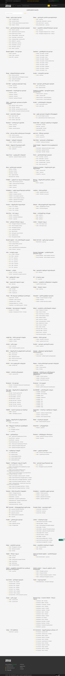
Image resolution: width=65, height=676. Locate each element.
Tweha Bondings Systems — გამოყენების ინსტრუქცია (45, 581)
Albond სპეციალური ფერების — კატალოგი (43, 334)
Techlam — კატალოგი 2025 (40, 95)
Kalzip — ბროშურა (12, 550)
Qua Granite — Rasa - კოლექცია (14, 587)
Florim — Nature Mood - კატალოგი (14, 46)
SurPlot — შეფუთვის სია (13, 290)
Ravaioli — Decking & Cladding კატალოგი (15, 243)
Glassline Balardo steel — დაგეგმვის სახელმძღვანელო (18, 500)
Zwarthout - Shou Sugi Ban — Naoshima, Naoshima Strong (45, 60)
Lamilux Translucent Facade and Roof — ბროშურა (44, 521)
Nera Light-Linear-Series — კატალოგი (15, 400)
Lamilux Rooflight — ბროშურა (41, 527)
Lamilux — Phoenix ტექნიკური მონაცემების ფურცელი (45, 525)
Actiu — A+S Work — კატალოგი (14, 254)
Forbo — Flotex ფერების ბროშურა (14, 236)
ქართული (55, 5)
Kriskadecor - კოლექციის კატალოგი (42, 494)
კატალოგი (19, 5)
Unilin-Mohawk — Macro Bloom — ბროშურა (43, 621)
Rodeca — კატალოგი (39, 365)
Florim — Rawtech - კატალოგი (14, 48)
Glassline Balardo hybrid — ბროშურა (15, 502)
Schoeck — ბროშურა (39, 354)
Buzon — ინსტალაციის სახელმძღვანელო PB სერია (18, 436)
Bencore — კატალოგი (39, 182)
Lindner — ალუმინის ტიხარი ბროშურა (42, 454)
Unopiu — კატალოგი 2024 (13, 601)
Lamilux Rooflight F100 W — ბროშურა (42, 532)
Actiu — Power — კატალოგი (13, 263)
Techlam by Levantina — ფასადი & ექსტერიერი (43, 99)
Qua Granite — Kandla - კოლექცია (14, 592)
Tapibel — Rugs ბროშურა (13, 561)
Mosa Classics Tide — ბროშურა (14, 176)
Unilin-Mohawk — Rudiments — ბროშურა (42, 615)
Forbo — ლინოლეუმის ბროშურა (14, 229)
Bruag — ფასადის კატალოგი (14, 75)
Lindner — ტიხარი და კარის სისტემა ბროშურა (44, 452)
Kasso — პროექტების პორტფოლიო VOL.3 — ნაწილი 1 (45, 31)
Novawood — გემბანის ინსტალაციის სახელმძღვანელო (45, 386)
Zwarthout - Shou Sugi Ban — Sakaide (42, 64)
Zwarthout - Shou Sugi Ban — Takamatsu (42, 68)
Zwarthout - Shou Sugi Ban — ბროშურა (42, 53)
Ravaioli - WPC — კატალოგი (13, 57)
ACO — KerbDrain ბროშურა (13, 454)
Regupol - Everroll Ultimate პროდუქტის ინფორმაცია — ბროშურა (19, 481)
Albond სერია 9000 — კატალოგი (41, 330)
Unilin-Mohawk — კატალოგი (40, 626)
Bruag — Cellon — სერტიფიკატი (14, 80)
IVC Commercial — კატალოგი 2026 (41, 631)
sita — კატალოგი (12, 427)
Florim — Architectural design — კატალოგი (43, 160)
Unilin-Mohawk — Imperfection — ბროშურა (43, 610)
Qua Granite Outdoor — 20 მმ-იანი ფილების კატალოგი (18, 594)
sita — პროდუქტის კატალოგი (14, 429)
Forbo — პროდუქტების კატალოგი (15, 227)
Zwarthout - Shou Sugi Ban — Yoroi (41, 70)
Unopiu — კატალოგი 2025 (13, 599)
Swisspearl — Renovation (40, 299)
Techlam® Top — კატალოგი (40, 174)
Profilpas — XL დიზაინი (13, 185)
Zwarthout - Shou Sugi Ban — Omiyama (42, 62)
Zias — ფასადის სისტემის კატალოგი (42, 115)
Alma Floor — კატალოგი (13, 218)
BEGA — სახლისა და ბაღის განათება (15, 358)
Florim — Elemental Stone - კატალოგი (15, 42)
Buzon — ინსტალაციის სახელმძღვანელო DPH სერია (18, 443)
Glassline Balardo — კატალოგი (14, 496)
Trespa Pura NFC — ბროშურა (13, 297)
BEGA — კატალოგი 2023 (13, 352)
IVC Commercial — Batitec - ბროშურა (42, 635)
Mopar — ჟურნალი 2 (39, 215)
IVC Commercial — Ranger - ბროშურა (42, 646)
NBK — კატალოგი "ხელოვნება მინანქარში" (16, 509)
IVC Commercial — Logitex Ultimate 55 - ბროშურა (44, 641)
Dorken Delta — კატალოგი (40, 126)
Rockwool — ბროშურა (12, 126)
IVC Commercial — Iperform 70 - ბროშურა (42, 637)
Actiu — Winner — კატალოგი (13, 256)
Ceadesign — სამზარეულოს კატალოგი (42, 378)
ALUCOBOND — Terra (39, 399)
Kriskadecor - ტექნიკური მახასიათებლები (43, 496)
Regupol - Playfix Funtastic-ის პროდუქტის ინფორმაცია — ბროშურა (20, 479)
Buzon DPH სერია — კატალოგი (14, 438)
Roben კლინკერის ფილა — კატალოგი (42, 24)
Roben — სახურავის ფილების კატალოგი (43, 421)
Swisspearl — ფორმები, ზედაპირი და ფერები (43, 301)
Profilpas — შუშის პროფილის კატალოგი (16, 181)
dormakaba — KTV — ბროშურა (14, 310)
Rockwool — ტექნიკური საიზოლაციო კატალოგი (44, 436)
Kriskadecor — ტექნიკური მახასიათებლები (16, 199)
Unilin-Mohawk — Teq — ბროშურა (41, 617)
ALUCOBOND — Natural (39, 395)
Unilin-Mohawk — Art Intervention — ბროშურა (43, 604)
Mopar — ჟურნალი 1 (39, 218)
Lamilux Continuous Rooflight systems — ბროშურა (44, 538)
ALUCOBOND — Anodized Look (40, 397)
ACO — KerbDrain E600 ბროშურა (14, 459)
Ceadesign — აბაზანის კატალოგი (41, 376)
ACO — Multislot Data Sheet (13, 452)
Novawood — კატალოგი (13, 386)
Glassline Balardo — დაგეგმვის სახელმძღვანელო (17, 498)
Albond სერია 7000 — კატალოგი (41, 328)
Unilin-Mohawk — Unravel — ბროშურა (42, 619)
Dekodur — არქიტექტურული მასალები (42, 206)
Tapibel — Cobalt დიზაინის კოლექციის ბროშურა (17, 559)
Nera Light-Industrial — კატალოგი (14, 398)
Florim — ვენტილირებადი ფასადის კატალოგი (17, 31)
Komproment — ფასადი (13, 92)
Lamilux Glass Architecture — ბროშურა (42, 534)
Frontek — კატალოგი (12, 521)
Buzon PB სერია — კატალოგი (14, 440)
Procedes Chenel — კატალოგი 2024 (42, 509)
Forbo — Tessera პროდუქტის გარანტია (15, 225)
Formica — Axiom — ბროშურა (14, 208)
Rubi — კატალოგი (39, 272)
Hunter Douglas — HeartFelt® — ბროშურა (42, 151)
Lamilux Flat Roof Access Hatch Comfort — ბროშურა (44, 540)
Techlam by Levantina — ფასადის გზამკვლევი (43, 97)
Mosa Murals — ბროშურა (13, 172)
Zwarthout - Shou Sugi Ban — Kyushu (42, 57)
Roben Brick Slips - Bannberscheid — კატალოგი (43, 21)
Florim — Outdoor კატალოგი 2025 (41, 164)
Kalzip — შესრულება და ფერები (14, 548)
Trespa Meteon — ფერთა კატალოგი (15, 299)
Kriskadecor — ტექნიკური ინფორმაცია (15, 201)
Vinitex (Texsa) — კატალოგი (13, 631)
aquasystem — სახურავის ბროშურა (42, 414)
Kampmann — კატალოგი (40, 427)
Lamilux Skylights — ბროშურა (41, 536)
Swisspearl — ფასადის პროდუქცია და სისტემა (44, 297)
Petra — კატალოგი (39, 464)
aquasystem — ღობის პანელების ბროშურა (43, 416)
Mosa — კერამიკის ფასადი (40, 85)
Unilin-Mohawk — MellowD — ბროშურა (42, 602)
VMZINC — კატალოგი (12, 411)
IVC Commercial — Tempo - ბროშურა (42, 650)
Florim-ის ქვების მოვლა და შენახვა (15, 33)
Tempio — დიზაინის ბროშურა (14, 21)
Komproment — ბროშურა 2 (13, 96)
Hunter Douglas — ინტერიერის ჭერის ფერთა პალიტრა (45, 148)
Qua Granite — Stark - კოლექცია (14, 581)
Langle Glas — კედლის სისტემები (14, 339)
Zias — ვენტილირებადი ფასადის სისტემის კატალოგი (45, 117)
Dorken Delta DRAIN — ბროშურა (41, 128)
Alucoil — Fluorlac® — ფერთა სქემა (14, 119)
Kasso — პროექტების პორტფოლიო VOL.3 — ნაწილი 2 (45, 33)
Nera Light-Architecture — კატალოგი (15, 394)
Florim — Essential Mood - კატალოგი (15, 44)
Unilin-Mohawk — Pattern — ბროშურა (42, 613)
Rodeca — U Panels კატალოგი (41, 367)
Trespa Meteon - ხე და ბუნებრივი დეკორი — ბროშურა (18, 305)
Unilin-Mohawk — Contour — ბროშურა (42, 606)
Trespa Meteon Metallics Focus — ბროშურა (16, 303)
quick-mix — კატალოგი (40, 135)
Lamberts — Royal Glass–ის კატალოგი (42, 339)
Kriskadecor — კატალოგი (13, 192)
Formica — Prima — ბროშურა (13, 210)
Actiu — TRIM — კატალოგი (13, 265)
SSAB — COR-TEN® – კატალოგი (14, 107)
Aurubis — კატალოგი (39, 75)
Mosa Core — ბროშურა (13, 169)
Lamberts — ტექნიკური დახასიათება (42, 192)
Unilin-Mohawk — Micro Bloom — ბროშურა (43, 623)
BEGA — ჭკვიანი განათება (13, 360)
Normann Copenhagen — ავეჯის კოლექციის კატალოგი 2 (45, 257)
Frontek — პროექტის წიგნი (13, 525)
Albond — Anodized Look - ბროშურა (42, 310)
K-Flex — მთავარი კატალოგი (14, 135)
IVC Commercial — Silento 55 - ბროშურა (42, 648)
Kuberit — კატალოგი (12, 571)
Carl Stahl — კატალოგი (13, 85)
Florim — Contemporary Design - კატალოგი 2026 (17, 39)
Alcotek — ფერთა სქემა (40, 106)
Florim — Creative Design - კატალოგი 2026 (16, 37)
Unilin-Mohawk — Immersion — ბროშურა (42, 608)
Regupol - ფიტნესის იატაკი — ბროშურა (15, 464)
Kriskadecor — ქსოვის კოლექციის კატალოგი (16, 197)
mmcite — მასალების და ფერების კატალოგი (16, 347)
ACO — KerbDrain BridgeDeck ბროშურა (15, 456)
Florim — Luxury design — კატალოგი (42, 156)
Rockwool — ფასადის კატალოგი (14, 128)
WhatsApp (15, 664)
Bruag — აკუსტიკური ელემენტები (15, 78)
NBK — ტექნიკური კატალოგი (14, 512)
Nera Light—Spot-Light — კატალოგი (15, 402)
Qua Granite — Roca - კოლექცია (14, 585)
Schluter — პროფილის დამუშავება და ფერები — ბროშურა (46, 574)
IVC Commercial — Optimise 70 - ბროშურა (42, 644)
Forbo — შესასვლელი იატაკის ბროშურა (16, 233)
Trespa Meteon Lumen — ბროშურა (14, 301)
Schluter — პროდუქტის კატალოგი (42, 571)
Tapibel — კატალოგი (12, 555)
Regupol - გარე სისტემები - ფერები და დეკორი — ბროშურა (19, 475)
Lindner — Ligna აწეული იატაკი (41, 225)
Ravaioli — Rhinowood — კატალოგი (14, 249)
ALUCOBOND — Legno (39, 404)
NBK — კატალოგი (12, 516)
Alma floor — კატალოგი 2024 (14, 215)
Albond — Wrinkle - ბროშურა (40, 326)
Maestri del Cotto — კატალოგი (41, 241)
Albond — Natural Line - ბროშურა (41, 319)
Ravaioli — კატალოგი (12, 53)
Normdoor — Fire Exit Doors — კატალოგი (15, 272)
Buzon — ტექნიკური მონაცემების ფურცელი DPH (17, 445)
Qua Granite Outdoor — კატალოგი (14, 583)
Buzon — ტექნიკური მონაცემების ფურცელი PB (17, 447)
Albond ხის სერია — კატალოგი (41, 332)
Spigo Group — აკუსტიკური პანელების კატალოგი (17, 156)
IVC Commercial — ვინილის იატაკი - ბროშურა (44, 633)
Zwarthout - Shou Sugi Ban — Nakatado (42, 55)
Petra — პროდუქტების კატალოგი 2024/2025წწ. (44, 466)
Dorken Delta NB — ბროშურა (40, 130)
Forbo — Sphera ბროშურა (13, 231)
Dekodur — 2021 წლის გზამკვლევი (42, 208)
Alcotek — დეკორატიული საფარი (42, 104)
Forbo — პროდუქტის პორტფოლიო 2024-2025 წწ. (17, 223)
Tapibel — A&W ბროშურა (13, 563)
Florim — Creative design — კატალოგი (42, 158)
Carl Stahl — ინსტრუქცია (13, 87)
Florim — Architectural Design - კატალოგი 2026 (16, 35)
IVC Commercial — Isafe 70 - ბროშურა (42, 639)
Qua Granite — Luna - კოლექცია (14, 589)
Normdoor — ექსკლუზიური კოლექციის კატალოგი (17, 274)
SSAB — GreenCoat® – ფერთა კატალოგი (16, 105)
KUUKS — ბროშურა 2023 (13, 365)
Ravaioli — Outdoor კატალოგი (14, 241)
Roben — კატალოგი (39, 19)
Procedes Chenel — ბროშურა (40, 512)
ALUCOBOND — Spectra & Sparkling (41, 393)
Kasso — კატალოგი (39, 29)
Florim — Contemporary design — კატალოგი (43, 162)
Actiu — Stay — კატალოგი (13, 261)
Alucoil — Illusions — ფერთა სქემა (14, 117)
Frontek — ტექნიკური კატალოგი (14, 523)
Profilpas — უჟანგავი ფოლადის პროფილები (16, 183)
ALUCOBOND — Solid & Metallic (41, 391)
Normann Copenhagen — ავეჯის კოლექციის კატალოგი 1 (45, 255)
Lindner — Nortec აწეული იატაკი (41, 223)
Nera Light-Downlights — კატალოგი (15, 396)
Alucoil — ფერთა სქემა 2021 (13, 115)
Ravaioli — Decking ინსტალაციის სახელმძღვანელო (17, 247)
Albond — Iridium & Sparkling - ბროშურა (42, 315)
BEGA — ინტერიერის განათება (14, 356)
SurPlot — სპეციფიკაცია (13, 292)
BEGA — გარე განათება (13, 354)
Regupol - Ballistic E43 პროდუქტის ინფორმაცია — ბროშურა (19, 486)
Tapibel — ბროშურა (12, 557)
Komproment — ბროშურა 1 (13, 94)
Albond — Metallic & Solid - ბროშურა (42, 323)
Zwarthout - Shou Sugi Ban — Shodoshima (42, 66)
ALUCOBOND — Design (39, 406)
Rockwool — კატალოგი (13, 124)
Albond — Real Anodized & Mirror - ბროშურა (43, 321)
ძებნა (25, 13)
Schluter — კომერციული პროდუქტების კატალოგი (44, 576)
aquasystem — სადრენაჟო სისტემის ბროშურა (44, 412)
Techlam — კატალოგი (39, 172)
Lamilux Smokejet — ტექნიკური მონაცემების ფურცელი (45, 530)
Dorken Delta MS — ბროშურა (40, 124)
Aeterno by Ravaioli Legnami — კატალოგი (42, 556)
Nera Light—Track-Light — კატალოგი (15, 404)
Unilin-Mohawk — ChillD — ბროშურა (41, 600)
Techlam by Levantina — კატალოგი (41, 93)
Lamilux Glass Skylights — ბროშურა (41, 523)
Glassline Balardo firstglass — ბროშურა (15, 494)
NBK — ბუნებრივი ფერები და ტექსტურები (16, 514)
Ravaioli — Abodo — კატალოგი (14, 55)
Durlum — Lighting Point (12, 148)
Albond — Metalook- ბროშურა (41, 317)
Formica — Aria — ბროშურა (13, 206)
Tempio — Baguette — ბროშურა (14, 24)
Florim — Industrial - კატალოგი (14, 29)
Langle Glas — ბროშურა (13, 341)
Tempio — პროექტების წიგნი (14, 19)
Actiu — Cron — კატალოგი (13, 259)
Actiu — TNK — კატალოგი (13, 267)
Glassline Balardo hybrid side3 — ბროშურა (15, 504)
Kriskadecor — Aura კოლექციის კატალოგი (16, 195)
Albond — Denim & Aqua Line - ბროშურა (42, 313)
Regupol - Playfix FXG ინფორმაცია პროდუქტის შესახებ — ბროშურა (20, 477)
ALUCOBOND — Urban (39, 401)
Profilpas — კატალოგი (13, 187)
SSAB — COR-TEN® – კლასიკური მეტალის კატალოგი (18, 109)
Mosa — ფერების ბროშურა (40, 87)
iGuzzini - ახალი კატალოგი (13, 422)
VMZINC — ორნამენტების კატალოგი (15, 413)
